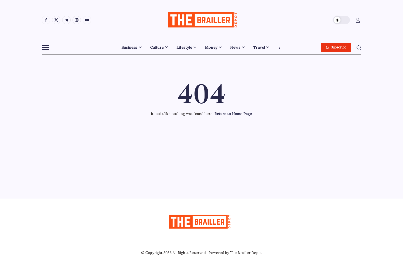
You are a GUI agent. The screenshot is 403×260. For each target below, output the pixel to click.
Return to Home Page (233, 113)
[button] (341, 20)
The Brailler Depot (246, 252)
